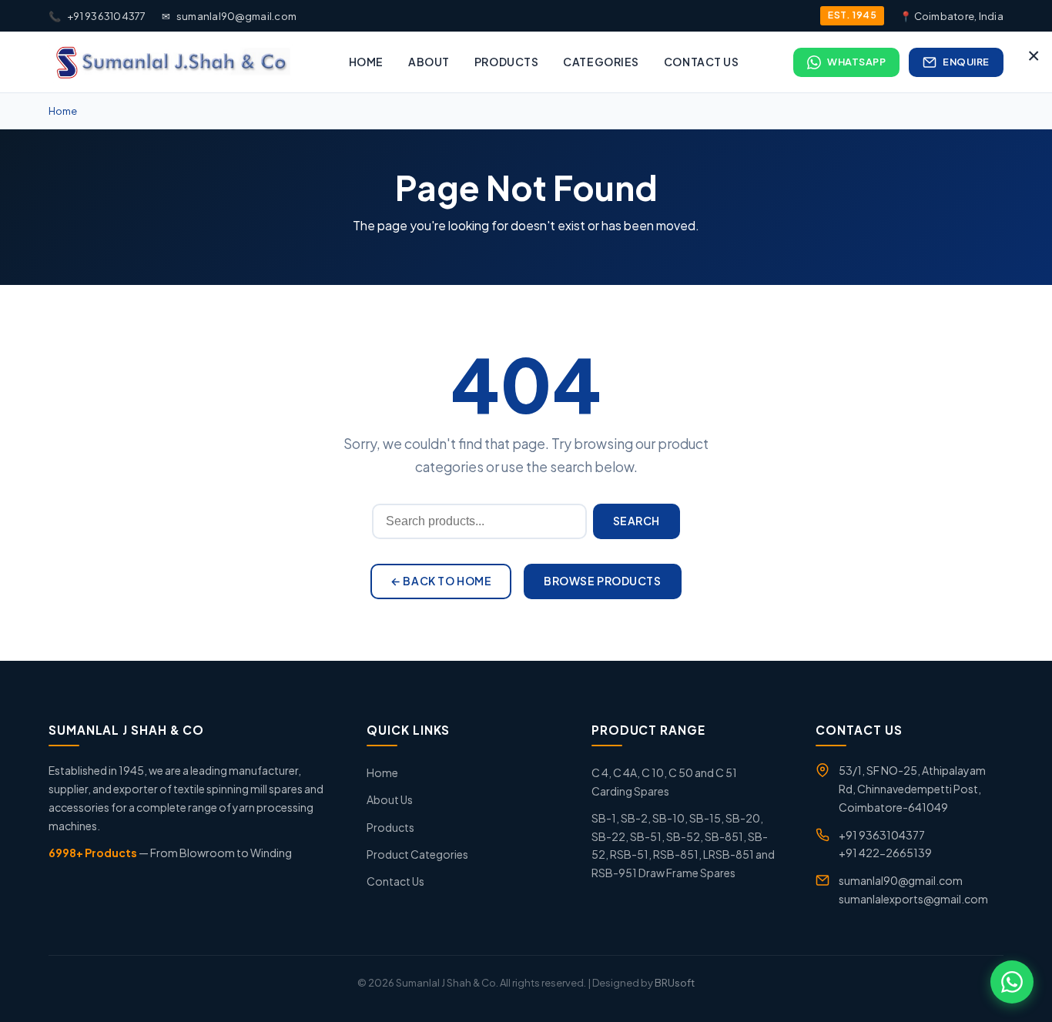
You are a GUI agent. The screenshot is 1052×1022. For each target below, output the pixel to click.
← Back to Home (440, 581)
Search (636, 521)
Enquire (966, 61)
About (429, 62)
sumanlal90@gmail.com (229, 16)
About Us (390, 799)
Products (506, 62)
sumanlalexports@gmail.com (913, 899)
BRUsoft (675, 983)
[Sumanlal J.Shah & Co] (171, 62)
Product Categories (417, 854)
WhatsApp (856, 61)
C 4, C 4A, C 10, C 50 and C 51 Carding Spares (664, 782)
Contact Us (701, 62)
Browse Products (602, 581)
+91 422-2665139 (885, 852)
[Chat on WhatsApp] (1012, 982)
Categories (601, 62)
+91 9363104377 (97, 16)
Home (366, 62)
